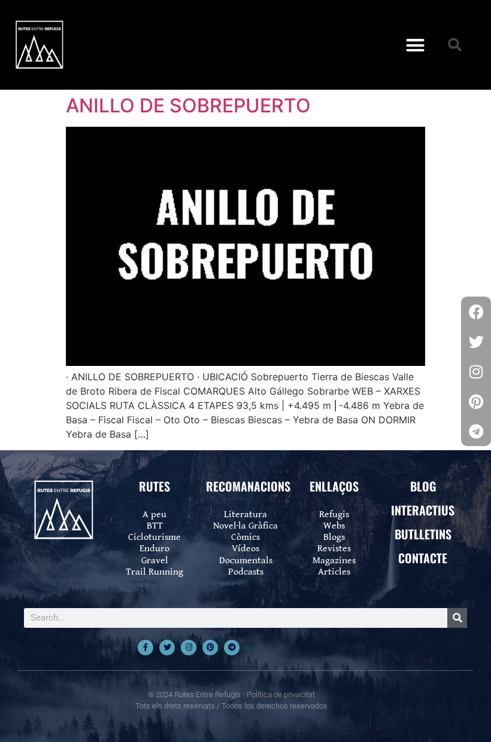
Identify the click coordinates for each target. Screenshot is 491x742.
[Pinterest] (210, 647)
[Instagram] (188, 647)
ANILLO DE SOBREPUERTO (188, 105)
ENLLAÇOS (334, 486)
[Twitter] (167, 647)
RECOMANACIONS (248, 486)
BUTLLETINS (423, 534)
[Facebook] (476, 311)
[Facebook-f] (145, 647)
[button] (416, 45)
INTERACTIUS (422, 510)
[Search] (457, 618)
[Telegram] (232, 647)
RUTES (154, 486)
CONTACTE (422, 558)
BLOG (423, 486)
